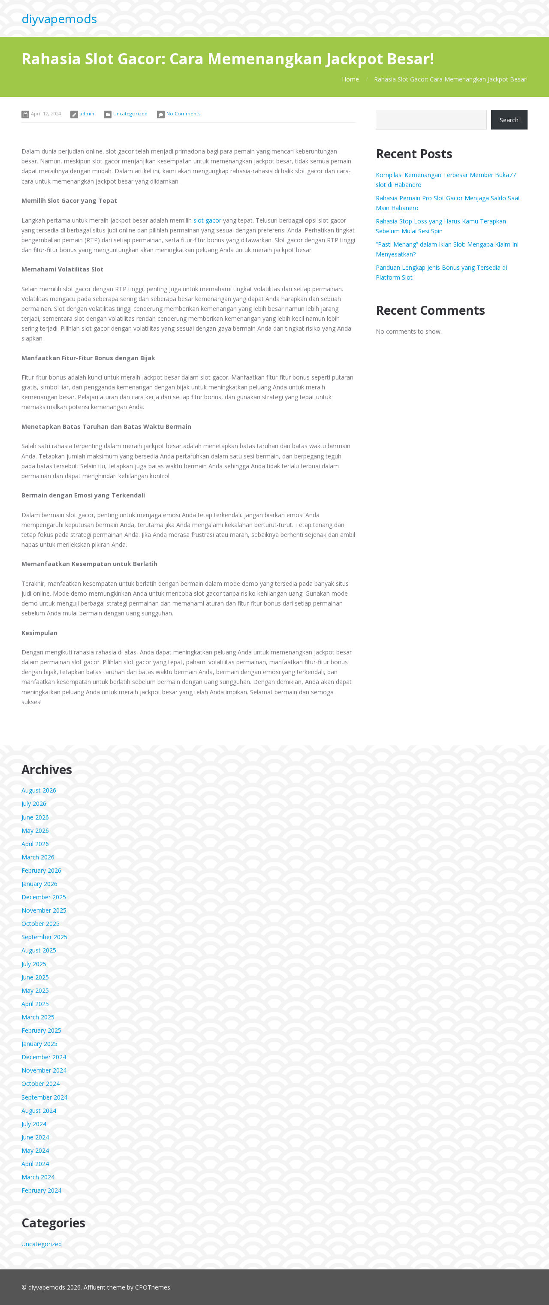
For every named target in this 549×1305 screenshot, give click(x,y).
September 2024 (44, 1097)
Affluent (95, 1287)
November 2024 (43, 1070)
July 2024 (33, 1124)
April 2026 (35, 844)
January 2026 (39, 884)
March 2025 (37, 1017)
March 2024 (37, 1177)
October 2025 (40, 923)
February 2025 (41, 1030)
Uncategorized (130, 113)
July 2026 (33, 803)
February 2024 (41, 1190)
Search (509, 120)
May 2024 (35, 1150)
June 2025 (35, 977)
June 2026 (35, 817)
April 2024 (35, 1164)
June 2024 (35, 1137)
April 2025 (35, 1004)
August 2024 (38, 1110)
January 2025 (39, 1044)
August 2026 (38, 790)
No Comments (183, 113)
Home (350, 79)
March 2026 (37, 857)
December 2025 (43, 897)
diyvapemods (59, 18)
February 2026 (41, 870)
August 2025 (38, 950)
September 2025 (44, 937)
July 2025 (33, 964)
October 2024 (40, 1083)
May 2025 (35, 990)
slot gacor (207, 220)
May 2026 (35, 830)
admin (87, 113)
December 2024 (43, 1057)
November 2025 (43, 910)
